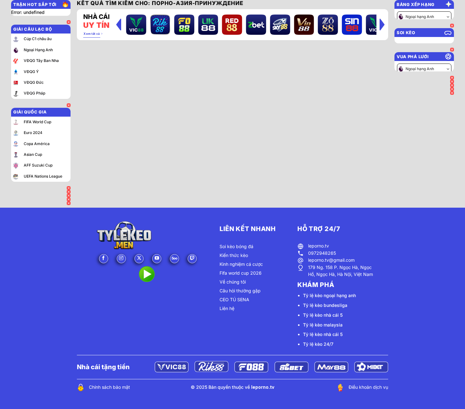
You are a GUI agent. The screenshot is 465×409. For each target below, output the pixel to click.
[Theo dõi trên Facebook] (103, 258)
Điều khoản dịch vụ (368, 387)
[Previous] (118, 24)
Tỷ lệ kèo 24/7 (318, 344)
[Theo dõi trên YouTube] (156, 258)
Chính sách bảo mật (109, 387)
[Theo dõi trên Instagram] (121, 258)
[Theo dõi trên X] (139, 258)
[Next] (382, 24)
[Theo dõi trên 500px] (174, 258)
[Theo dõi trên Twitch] (192, 258)
